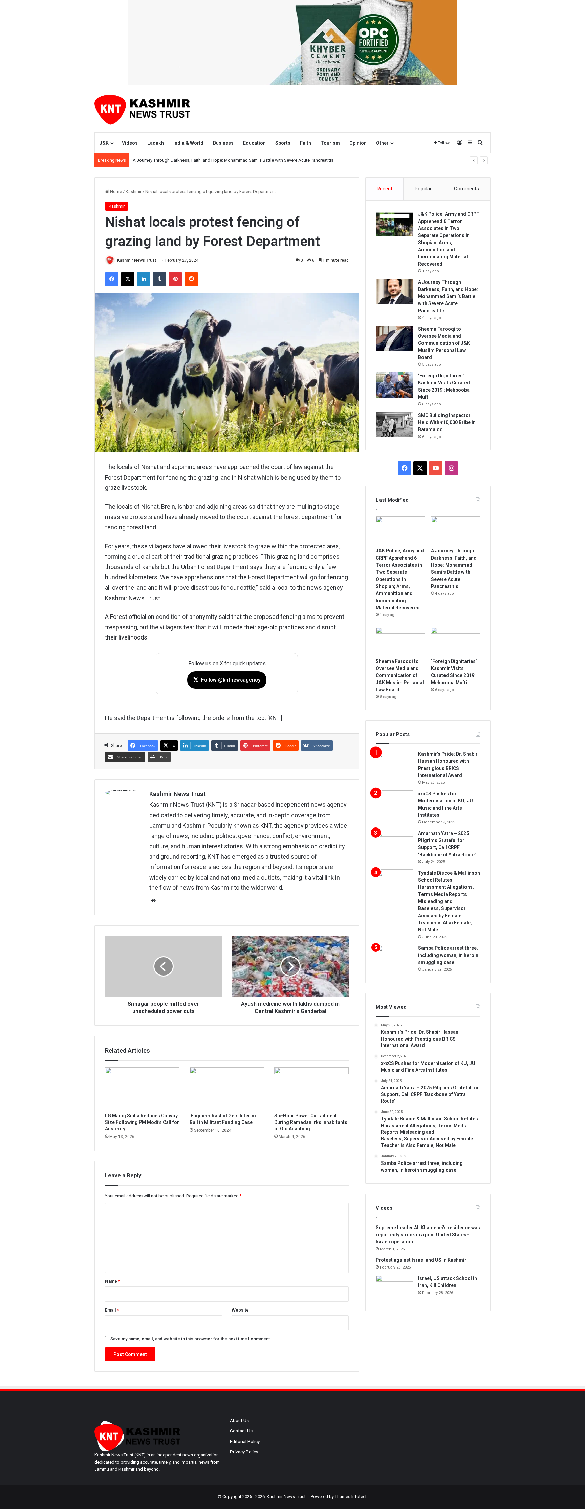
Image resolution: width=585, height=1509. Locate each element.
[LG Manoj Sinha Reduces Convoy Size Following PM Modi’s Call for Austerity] (142, 1088)
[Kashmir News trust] (142, 108)
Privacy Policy (244, 1451)
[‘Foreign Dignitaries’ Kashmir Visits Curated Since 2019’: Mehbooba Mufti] (394, 385)
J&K (104, 143)
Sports (282, 143)
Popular (423, 189)
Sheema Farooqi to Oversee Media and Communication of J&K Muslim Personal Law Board (444, 343)
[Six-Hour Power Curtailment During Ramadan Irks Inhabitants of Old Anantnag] (311, 1088)
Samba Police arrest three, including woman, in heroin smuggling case (448, 955)
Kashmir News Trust (136, 260)
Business (223, 143)
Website (240, 1310)
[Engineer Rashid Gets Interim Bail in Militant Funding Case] (227, 1088)
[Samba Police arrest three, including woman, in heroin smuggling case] (394, 957)
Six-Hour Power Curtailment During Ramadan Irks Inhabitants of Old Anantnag (310, 1122)
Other (382, 143)
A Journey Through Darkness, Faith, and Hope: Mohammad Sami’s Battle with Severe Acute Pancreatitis (233, 160)
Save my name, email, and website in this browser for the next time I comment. (190, 1338)
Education (254, 143)
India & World (188, 143)
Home (115, 191)
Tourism (330, 143)
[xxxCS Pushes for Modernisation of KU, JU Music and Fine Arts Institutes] (394, 803)
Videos (130, 143)
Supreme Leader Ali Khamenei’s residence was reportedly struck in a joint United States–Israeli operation (428, 1234)
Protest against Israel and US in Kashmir (421, 1260)
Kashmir (134, 191)
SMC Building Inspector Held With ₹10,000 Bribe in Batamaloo (447, 422)
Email (112, 1310)
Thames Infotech (351, 1496)
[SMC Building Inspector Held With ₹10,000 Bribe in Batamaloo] (394, 424)
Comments (466, 189)
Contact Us (241, 1430)
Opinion (358, 143)
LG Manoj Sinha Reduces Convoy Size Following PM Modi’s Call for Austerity (142, 1122)
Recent (384, 189)
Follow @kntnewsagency (226, 679)
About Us (239, 1420)
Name (112, 1281)
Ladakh (155, 143)
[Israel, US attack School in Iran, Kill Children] (394, 1287)
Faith (305, 143)
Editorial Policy (245, 1441)
